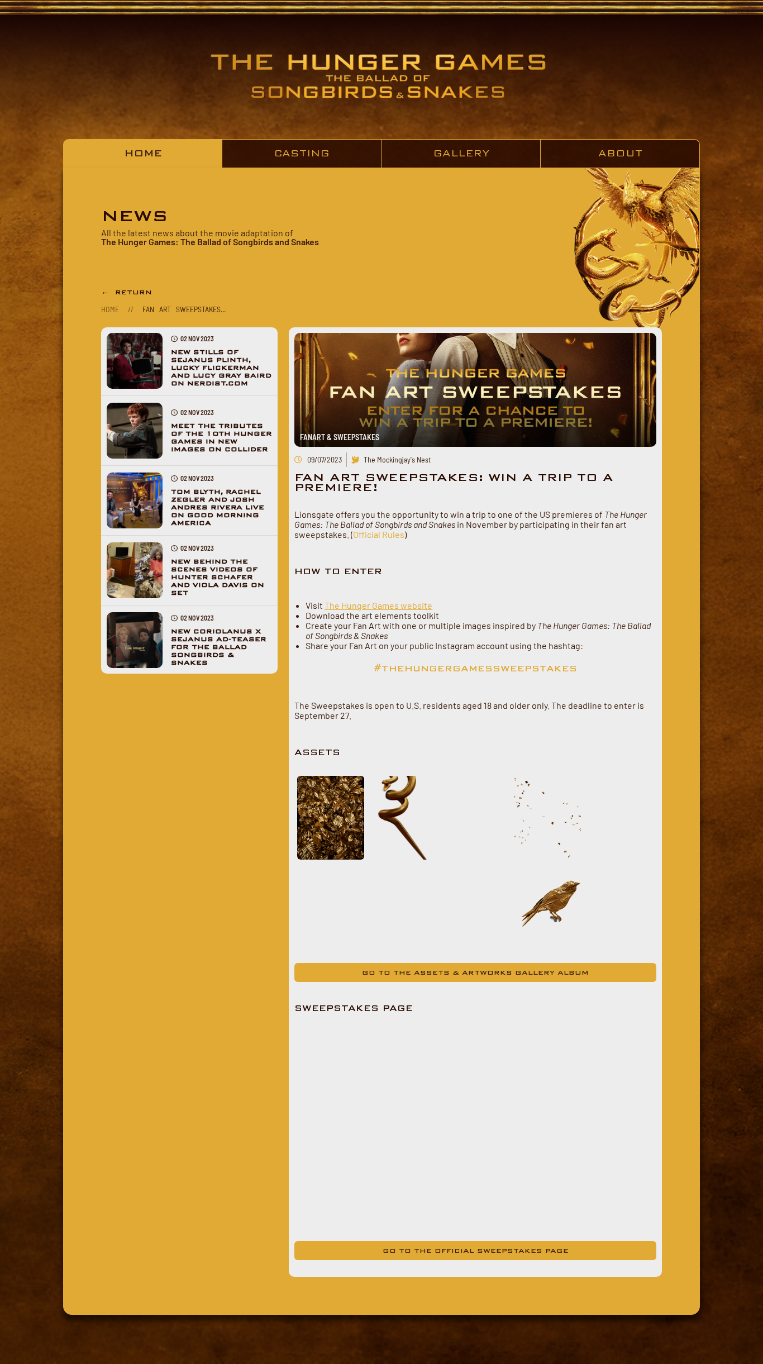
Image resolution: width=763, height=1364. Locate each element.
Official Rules (378, 534)
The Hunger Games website (378, 605)
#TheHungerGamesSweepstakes (475, 669)
